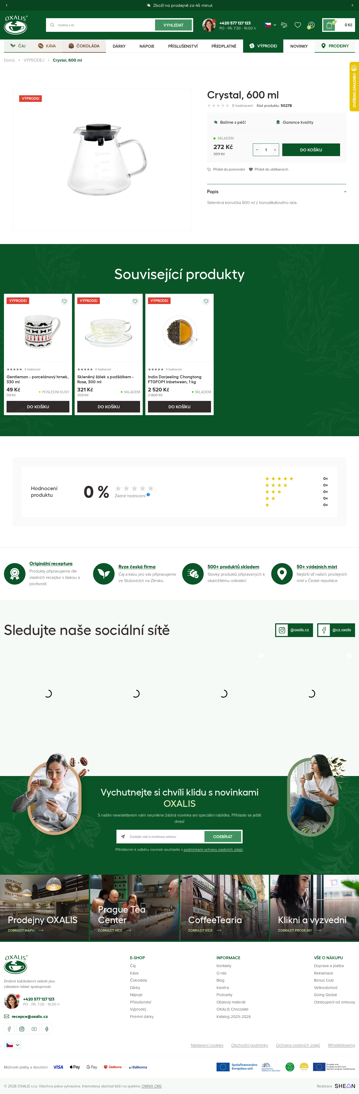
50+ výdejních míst (317, 566)
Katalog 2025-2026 (234, 1016)
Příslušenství (140, 1002)
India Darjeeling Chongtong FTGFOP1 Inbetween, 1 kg (175, 379)
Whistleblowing (341, 1045)
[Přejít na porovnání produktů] (284, 25)
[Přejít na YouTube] (34, 1029)
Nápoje (136, 994)
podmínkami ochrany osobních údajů (213, 849)
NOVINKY (299, 46)
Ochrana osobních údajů (298, 1045)
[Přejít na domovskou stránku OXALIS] (16, 25)
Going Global (325, 994)
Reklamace (323, 973)
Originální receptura (51, 563)
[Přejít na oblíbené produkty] (298, 25)
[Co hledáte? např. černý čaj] (119, 25)
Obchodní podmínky (249, 1045)
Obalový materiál (231, 1002)
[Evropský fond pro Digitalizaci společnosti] (248, 1067)
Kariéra (223, 987)
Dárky (135, 987)
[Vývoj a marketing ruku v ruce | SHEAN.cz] (345, 1086)
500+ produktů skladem (233, 566)
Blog (220, 980)
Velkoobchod (325, 987)
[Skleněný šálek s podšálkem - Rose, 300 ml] (109, 328)
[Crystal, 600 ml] (102, 160)
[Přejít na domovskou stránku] (16, 964)
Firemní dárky (141, 1016)
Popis (212, 191)
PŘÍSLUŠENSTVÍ (183, 46)
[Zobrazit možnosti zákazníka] (311, 25)
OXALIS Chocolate (233, 1009)
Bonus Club (324, 980)
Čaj (133, 965)
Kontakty (224, 965)
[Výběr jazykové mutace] (270, 25)
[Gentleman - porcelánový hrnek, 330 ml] (38, 328)
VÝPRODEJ (34, 60)
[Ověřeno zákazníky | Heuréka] (304, 1067)
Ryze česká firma (137, 566)
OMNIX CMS (152, 1085)
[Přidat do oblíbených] (64, 301)
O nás (222, 973)
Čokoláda (138, 980)
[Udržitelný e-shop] (289, 1067)
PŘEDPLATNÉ (224, 46)
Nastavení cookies (207, 1045)
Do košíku (311, 149)
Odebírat (223, 836)
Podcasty (224, 994)
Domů (9, 60)
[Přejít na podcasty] (47, 1029)
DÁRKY (119, 46)
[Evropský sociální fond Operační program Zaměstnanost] (334, 1067)
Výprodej (138, 1009)
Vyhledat (173, 25)
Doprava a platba (329, 965)
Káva (134, 973)
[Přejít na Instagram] (22, 1029)
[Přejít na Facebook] (9, 1029)
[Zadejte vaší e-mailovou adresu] (179, 836)
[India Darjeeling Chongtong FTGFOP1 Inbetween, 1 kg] (179, 328)
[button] (6, 5)
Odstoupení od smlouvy (334, 1002)
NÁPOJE (147, 46)
